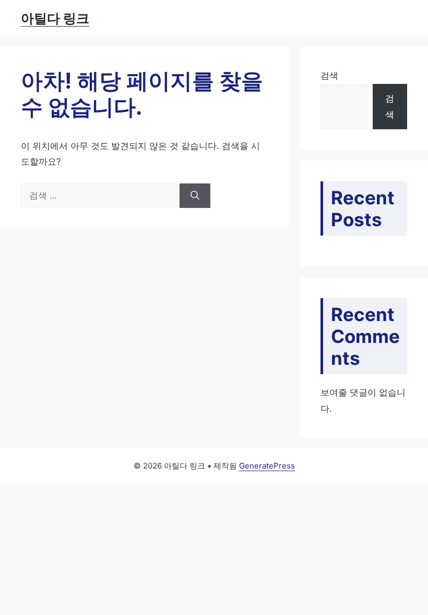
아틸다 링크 (55, 18)
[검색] (195, 195)
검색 (329, 75)
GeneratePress (267, 466)
